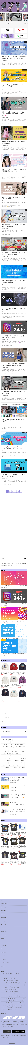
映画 (23, 765)
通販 (19, 767)
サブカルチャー (6, 755)
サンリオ (4, 758)
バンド (4, 760)
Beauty (3, 907)
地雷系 (18, 765)
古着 (13, 765)
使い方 (4, 765)
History (3, 924)
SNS (4, 746)
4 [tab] (11, 25)
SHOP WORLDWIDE (6, 717)
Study (3, 945)
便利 (9, 765)
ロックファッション (20, 762)
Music (3, 935)
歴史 (3, 767)
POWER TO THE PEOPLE (8, 744)
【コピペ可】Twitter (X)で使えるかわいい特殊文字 (13, 638)
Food (3, 921)
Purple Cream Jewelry (20, 744)
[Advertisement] (14, 510)
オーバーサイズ (14, 751)
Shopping (4, 941)
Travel (3, 948)
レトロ (12, 762)
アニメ (18, 748)
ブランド (17, 760)
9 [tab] (19, 25)
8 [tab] (18, 25)
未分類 (3, 966)
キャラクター (22, 751)
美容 (8, 767)
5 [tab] (13, 25)
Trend (3, 952)
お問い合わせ (4, 721)
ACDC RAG (5, 739)
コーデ (4, 753)
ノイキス (24, 758)
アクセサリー (11, 748)
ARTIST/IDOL (4, 903)
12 (18, 491)
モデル (23, 760)
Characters (4, 910)
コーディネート (11, 753)
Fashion (4, 917)
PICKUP (13, 742)
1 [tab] (7, 25)
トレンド (17, 758)
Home (3, 928)
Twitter (8, 746)
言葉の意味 (13, 767)
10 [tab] (21, 25)
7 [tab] (16, 25)
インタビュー (5, 751)
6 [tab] (15, 25)
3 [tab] (10, 25)
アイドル (4, 748)
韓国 (24, 767)
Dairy (3, 914)
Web (3, 955)
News (3, 938)
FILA (11, 739)
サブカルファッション (15, 755)
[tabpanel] (14, 18)
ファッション (10, 760)
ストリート (11, 758)
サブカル (18, 753)
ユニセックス (5, 762)
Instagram (17, 739)
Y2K (17, 746)
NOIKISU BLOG (12, 1043)
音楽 (3, 769)
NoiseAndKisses (6, 742)
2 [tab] (8, 25)
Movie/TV (4, 931)
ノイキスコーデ (5, 962)
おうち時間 (22, 746)
